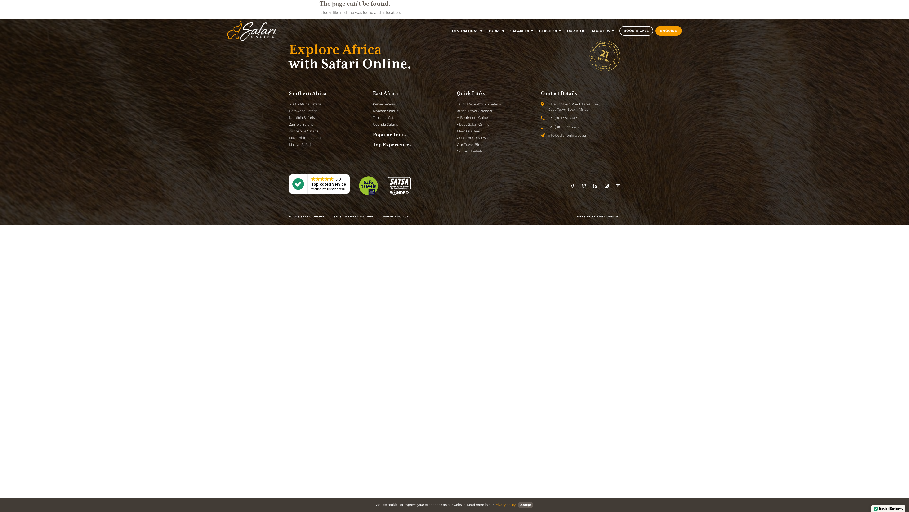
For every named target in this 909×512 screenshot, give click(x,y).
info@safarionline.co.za (292, 7)
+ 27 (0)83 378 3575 (250, 7)
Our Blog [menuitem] (576, 31)
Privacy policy (505, 505)
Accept (525, 505)
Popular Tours (389, 135)
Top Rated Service (328, 184)
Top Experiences (392, 145)
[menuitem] (467, 31)
